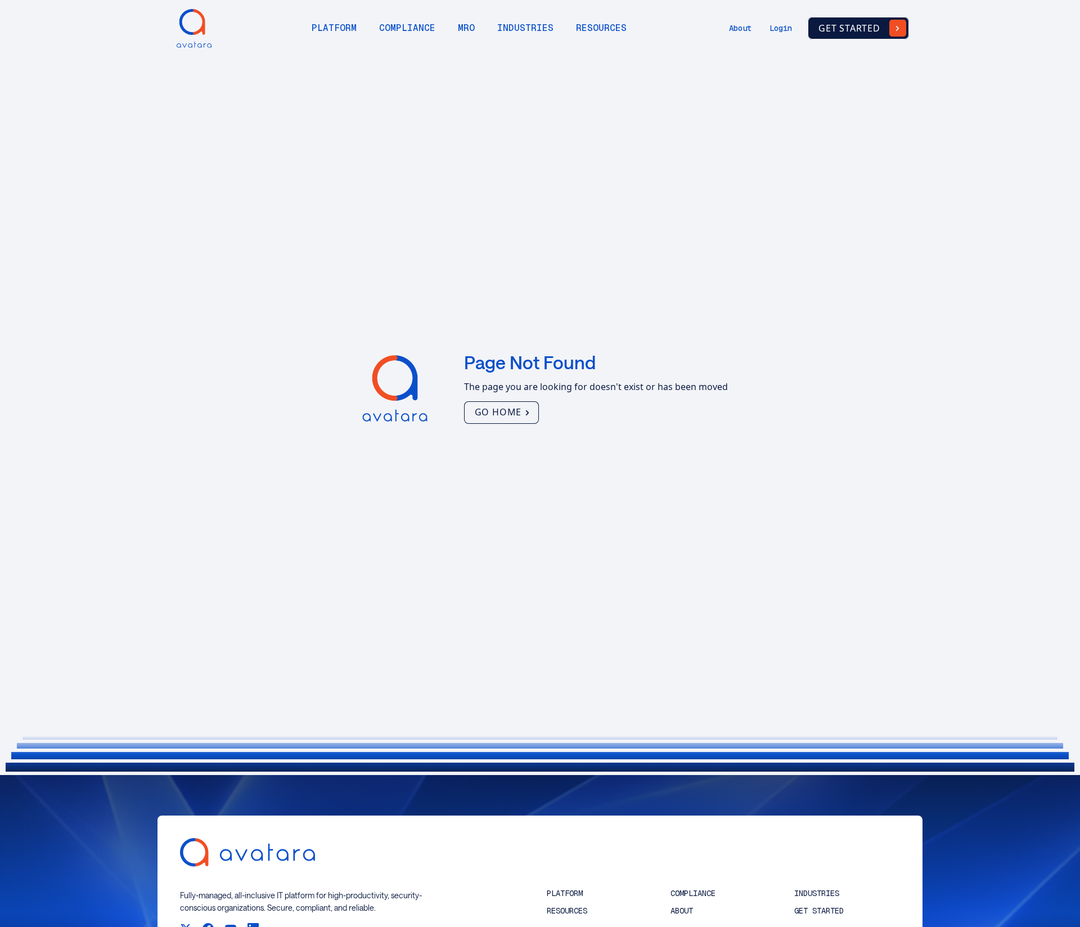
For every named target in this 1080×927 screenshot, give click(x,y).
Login (781, 28)
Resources (601, 28)
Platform (334, 28)
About (740, 28)
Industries (525, 28)
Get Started (819, 911)
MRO (466, 28)
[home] (191, 28)
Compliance (407, 28)
